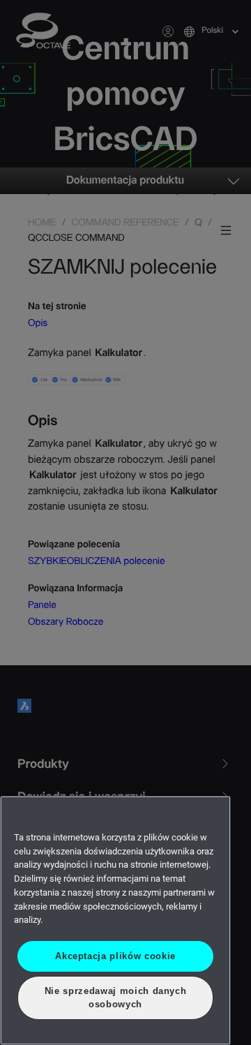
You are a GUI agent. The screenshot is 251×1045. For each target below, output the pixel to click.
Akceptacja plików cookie (115, 956)
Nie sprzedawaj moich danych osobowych (116, 997)
